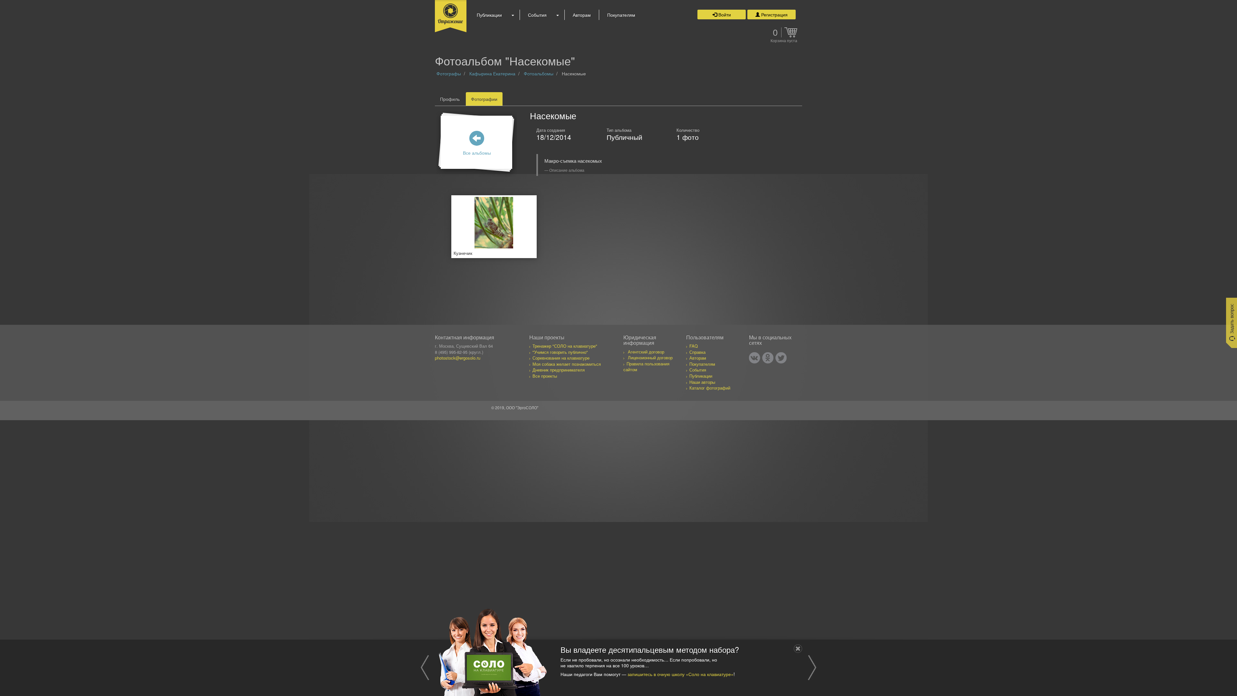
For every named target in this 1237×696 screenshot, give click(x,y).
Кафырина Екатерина (492, 73)
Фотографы (448, 73)
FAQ (693, 346)
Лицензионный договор (650, 357)
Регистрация (774, 14)
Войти (724, 14)
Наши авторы (702, 382)
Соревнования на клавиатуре (561, 358)
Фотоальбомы (538, 73)
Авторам (582, 15)
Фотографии (484, 99)
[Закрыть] (798, 648)
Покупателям (621, 15)
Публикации (489, 15)
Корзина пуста (784, 41)
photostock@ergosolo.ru (457, 358)
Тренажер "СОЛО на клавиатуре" (564, 346)
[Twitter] (781, 357)
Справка (697, 352)
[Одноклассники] (767, 357)
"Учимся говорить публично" (560, 352)
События (537, 15)
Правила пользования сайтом (646, 367)
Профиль (450, 99)
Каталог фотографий (709, 388)
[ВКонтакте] (754, 357)
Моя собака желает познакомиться (566, 364)
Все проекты (544, 376)
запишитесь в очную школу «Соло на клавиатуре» (681, 674)
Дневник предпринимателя (558, 370)
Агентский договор (646, 352)
